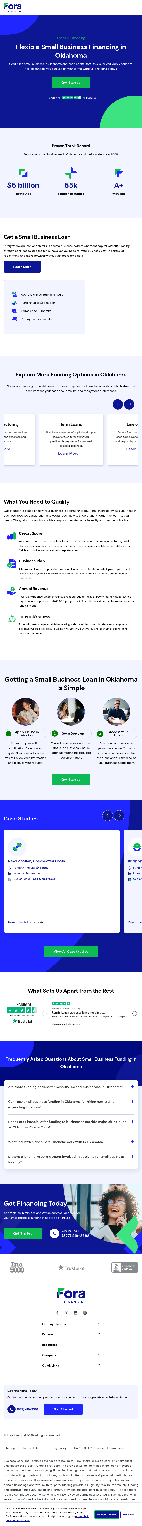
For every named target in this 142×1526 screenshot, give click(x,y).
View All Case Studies (71, 951)
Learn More (22, 267)
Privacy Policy (57, 1448)
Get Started (71, 82)
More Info (128, 1514)
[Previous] (117, 404)
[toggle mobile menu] (124, 7)
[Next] (129, 404)
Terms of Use (31, 1448)
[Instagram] (85, 1315)
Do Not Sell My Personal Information (98, 1448)
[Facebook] (57, 1315)
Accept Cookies (106, 1514)
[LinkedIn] (75, 1315)
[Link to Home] (12, 7)
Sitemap (9, 1448)
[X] (66, 1315)
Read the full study (24, 922)
